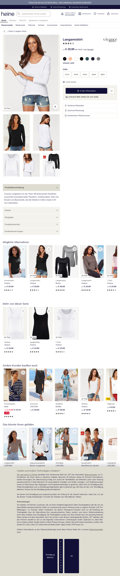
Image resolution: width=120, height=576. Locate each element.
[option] (65, 59)
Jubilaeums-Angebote (38, 20)
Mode (3, 20)
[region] (60, 521)
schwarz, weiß (68, 63)
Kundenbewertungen (14, 231)
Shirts (11, 31)
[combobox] (37, 14)
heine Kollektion (81, 25)
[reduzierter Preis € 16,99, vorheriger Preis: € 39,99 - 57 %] (15, 385)
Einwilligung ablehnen (50, 556)
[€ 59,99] (66, 385)
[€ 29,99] (15, 444)
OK (71, 556)
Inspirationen (66, 25)
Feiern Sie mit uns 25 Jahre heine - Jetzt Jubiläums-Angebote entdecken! (60, 2)
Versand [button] (90, 49)
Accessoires (52, 25)
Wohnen (12, 20)
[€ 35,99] (41, 444)
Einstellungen (60, 556)
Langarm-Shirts (20, 31)
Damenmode (7, 25)
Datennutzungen (91, 475)
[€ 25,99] (15, 261)
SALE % (22, 20)
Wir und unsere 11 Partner (27, 475)
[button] (4, 31)
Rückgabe (9, 217)
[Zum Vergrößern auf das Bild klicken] (55, 107)
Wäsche (31, 25)
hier (74, 487)
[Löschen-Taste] (48, 14)
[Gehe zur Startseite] (7, 13)
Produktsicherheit (12, 224)
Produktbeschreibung (14, 187)
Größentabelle (71, 82)
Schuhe (41, 25)
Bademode (20, 25)
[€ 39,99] (41, 385)
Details (8, 210)
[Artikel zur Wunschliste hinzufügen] (111, 91)
